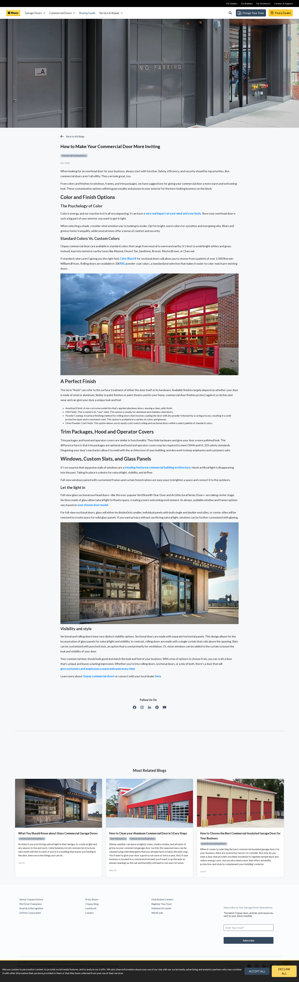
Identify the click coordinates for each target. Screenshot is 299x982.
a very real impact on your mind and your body (172, 213)
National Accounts (161, 908)
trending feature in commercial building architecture (157, 467)
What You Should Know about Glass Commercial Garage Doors (58, 833)
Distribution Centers (162, 899)
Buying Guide (87, 13)
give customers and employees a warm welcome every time (97, 668)
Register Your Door (161, 903)
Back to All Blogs (75, 136)
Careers (89, 912)
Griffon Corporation (30, 912)
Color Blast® (128, 258)
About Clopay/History (31, 899)
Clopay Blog (92, 903)
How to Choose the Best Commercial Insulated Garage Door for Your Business (240, 836)
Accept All (257, 971)
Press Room (91, 899)
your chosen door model (93, 505)
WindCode (157, 912)
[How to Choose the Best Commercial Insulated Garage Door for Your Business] (240, 803)
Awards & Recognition (31, 908)
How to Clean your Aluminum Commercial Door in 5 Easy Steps (148, 833)
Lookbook (91, 908)
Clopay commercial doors (99, 676)
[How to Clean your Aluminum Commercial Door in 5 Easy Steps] (149, 803)
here (158, 676)
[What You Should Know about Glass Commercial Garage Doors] (58, 803)
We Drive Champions (30, 903)
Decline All (284, 971)
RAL (122, 263)
